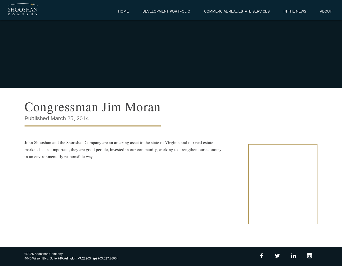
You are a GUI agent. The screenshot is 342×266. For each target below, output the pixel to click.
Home (123, 11)
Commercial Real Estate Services (237, 11)
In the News (294, 11)
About (326, 11)
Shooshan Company (23, 10)
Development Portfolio (166, 11)
